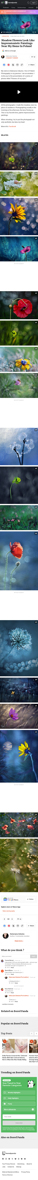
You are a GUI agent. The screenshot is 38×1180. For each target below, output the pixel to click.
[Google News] (25, 1159)
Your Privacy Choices (8, 1164)
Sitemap (18, 1167)
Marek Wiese (9, 970)
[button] (31, 1033)
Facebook (12, 126)
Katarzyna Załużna (11, 56)
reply (12, 967)
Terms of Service (7, 1175)
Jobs (3, 1167)
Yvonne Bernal (9, 960)
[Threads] (18, 1159)
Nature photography (9, 911)
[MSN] (22, 1159)
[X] (12, 1159)
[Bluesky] (15, 1159)
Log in (34, 2)
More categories (10, 1109)
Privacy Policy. (32, 1129)
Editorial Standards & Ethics (10, 1172)
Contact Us (11, 1167)
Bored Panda (9, 1153)
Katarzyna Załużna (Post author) (19, 977)
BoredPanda (11, 2)
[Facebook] (3, 1159)
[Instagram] (6, 1159)
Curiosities (5, 36)
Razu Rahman (9, 989)
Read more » (19, 941)
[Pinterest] (9, 1159)
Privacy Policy (25, 1172)
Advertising (20, 1164)
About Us (29, 1164)
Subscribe (19, 1123)
